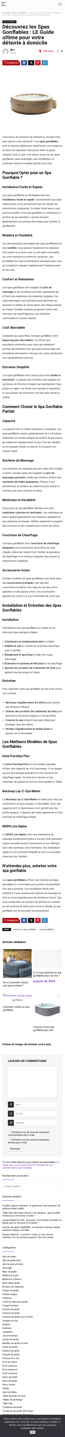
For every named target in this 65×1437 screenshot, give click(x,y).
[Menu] (4, 4)
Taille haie (7, 1403)
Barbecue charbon (11, 1279)
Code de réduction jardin (15, 1301)
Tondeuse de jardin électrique (17, 1411)
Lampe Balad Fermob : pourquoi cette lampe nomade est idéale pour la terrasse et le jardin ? (32, 1221)
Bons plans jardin (11, 1283)
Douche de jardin (11, 1309)
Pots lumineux (9, 1369)
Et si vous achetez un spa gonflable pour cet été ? (47, 974)
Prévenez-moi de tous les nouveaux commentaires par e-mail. (28, 1133)
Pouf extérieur (9, 1373)
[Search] (60, 4)
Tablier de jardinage (12, 1399)
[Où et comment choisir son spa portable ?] (17, 951)
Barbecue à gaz (10, 1275)
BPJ (12, 49)
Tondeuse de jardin (12, 1407)
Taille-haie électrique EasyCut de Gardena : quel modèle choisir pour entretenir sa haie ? (31, 1214)
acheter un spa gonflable (24, 929)
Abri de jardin (9, 1256)
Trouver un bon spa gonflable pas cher (43, 1029)
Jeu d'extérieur (10, 1335)
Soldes (5, 1388)
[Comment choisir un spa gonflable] (17, 995)
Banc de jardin (9, 1271)
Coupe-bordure (10, 1305)
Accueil (6, 12)
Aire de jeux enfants (12, 1264)
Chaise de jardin (10, 1290)
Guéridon (7, 1328)
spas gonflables (46, 929)
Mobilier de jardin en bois (15, 1343)
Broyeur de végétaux (13, 1286)
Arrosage (7, 1267)
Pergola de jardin (11, 1354)
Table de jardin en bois (14, 1395)
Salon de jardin (10, 1377)
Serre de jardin (9, 1380)
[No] (61, 1425)
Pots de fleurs (9, 1362)
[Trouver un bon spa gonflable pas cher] (47, 995)
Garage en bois (10, 1320)
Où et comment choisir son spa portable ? (15, 984)
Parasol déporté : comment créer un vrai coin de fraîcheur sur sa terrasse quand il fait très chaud (27, 1236)
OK (32, 1432)
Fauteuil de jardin (11, 1313)
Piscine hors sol (10, 1358)
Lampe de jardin (10, 1339)
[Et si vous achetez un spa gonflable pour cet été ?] (47, 951)
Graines (6, 1324)
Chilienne (7, 1298)
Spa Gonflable (19, 12)
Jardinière (7, 1331)
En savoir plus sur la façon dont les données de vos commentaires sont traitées (30, 1165)
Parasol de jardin (11, 1350)
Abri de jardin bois (11, 1260)
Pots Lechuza (9, 1365)
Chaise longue (9, 1294)
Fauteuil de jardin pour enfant (17, 1316)
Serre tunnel (8, 1384)
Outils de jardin (10, 1347)
